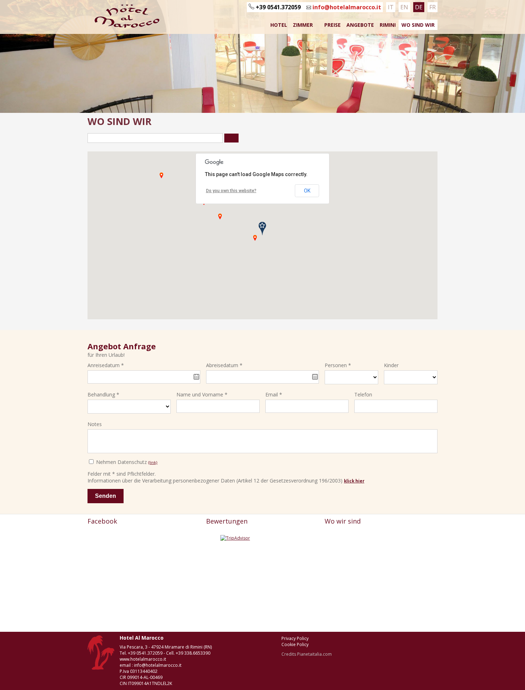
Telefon (363, 394)
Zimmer (303, 24)
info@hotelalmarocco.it (346, 7)
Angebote (360, 24)
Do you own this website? (231, 190)
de (418, 7)
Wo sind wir (418, 24)
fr (432, 7)
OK (307, 191)
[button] (255, 238)
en (404, 7)
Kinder (391, 365)
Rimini (388, 24)
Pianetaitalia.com (314, 654)
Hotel (278, 24)
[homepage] (124, 26)
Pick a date (196, 377)
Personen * (338, 365)
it (391, 7)
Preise (332, 24)
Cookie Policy (295, 644)
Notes (95, 424)
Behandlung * (103, 394)
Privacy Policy (295, 638)
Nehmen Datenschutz (126, 462)
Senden (105, 496)
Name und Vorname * (202, 394)
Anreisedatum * (106, 365)
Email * (273, 394)
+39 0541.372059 (278, 7)
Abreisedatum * (224, 365)
